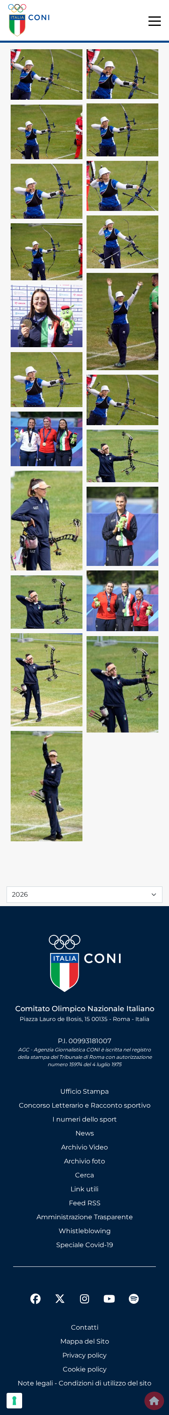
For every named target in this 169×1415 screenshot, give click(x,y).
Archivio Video (84, 1147)
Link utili (84, 1189)
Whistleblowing (85, 1231)
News (84, 1133)
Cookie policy (85, 1369)
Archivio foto (84, 1161)
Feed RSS (84, 1203)
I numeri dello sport (85, 1119)
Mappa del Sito (84, 1341)
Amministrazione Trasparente (85, 1217)
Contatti (84, 1327)
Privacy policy (84, 1355)
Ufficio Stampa (84, 1091)
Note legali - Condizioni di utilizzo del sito (84, 1383)
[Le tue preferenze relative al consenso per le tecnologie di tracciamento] (14, 1400)
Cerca (84, 1175)
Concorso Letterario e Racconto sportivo (85, 1105)
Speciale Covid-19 (84, 1245)
